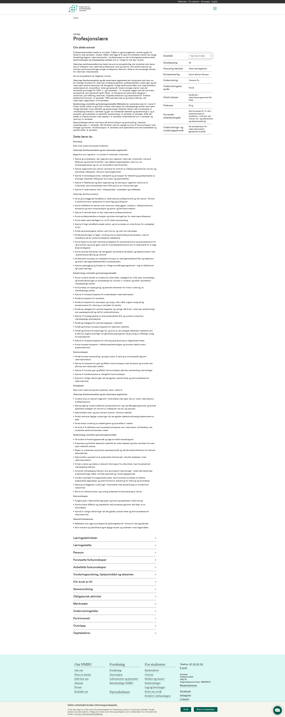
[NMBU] (85, 8)
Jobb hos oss (81, 679)
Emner (75, 18)
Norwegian (205, 2)
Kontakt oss (81, 692)
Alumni (78, 683)
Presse (78, 687)
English (214, 2)
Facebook (185, 691)
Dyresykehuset (120, 692)
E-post (183, 668)
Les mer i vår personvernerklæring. (89, 714)
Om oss (78, 670)
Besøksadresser (188, 685)
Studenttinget (153, 683)
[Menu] (215, 8)
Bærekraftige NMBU (121, 683)
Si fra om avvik (153, 692)
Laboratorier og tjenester (124, 679)
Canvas (149, 675)
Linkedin (184, 699)
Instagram (185, 695)
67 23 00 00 (196, 664)
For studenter (194, 2)
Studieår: (168, 56)
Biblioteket (182, 2)
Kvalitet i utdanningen (158, 696)
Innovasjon (116, 675)
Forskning (115, 670)
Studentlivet (152, 670)
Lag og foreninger (155, 687)
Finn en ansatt (82, 675)
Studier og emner (155, 679)
